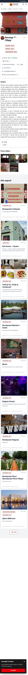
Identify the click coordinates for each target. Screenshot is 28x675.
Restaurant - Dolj (11, 52)
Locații (10, 9)
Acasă (4, 9)
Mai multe (14, 532)
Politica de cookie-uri (7, 666)
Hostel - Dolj (10, 48)
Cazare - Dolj (10, 45)
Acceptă (13, 670)
